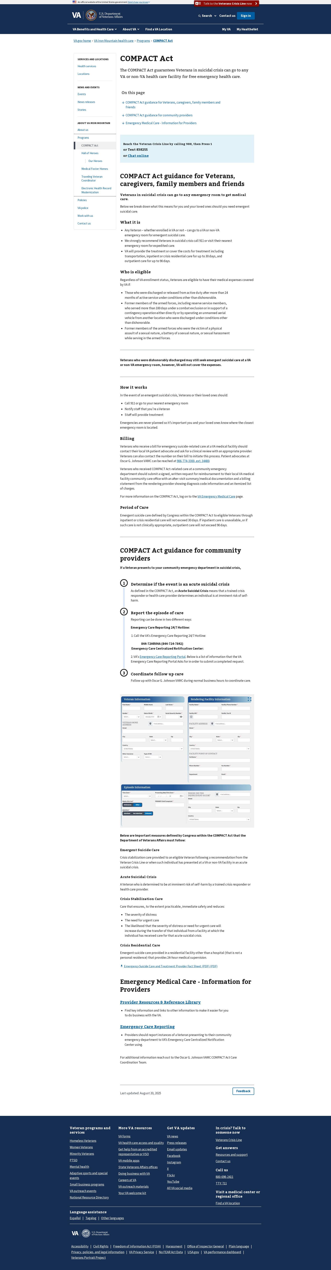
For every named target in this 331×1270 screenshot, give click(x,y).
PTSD (73, 1160)
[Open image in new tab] (249, 699)
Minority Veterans (82, 1154)
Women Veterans (81, 1147)
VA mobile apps (128, 1160)
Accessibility (79, 1246)
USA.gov (193, 1252)
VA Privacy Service (141, 1252)
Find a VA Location (158, 29)
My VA (226, 29)
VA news (172, 1136)
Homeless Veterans (83, 1141)
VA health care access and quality (141, 1143)
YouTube (173, 1181)
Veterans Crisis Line (229, 1140)
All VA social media (179, 1188)
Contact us (227, 16)
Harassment (174, 1246)
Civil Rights (100, 1246)
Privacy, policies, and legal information (97, 1252)
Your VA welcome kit (132, 1193)
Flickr (171, 1175)
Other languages (112, 1218)
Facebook (173, 1156)
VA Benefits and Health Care (93, 29)
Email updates (177, 1149)
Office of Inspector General (205, 1246)
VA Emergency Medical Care (216, 496)
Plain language (239, 1246)
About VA (129, 29)
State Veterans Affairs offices (138, 1167)
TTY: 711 (221, 1183)
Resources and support (232, 1155)
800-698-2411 (224, 1177)
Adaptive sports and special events (89, 1175)
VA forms (124, 1136)
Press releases (177, 1143)
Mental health (79, 1167)
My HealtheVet (247, 29)
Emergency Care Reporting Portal (163, 657)
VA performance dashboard (222, 1252)
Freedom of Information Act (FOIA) (137, 1246)
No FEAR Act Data (171, 1252)
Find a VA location (228, 1203)
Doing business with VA (134, 1173)
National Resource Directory (89, 1197)
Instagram (174, 1162)
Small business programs (87, 1184)
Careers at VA (127, 1180)
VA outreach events (83, 1191)
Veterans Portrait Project (88, 1257)
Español (75, 1218)
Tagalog (90, 1218)
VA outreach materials (133, 1186)
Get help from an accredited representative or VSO (137, 1151)
